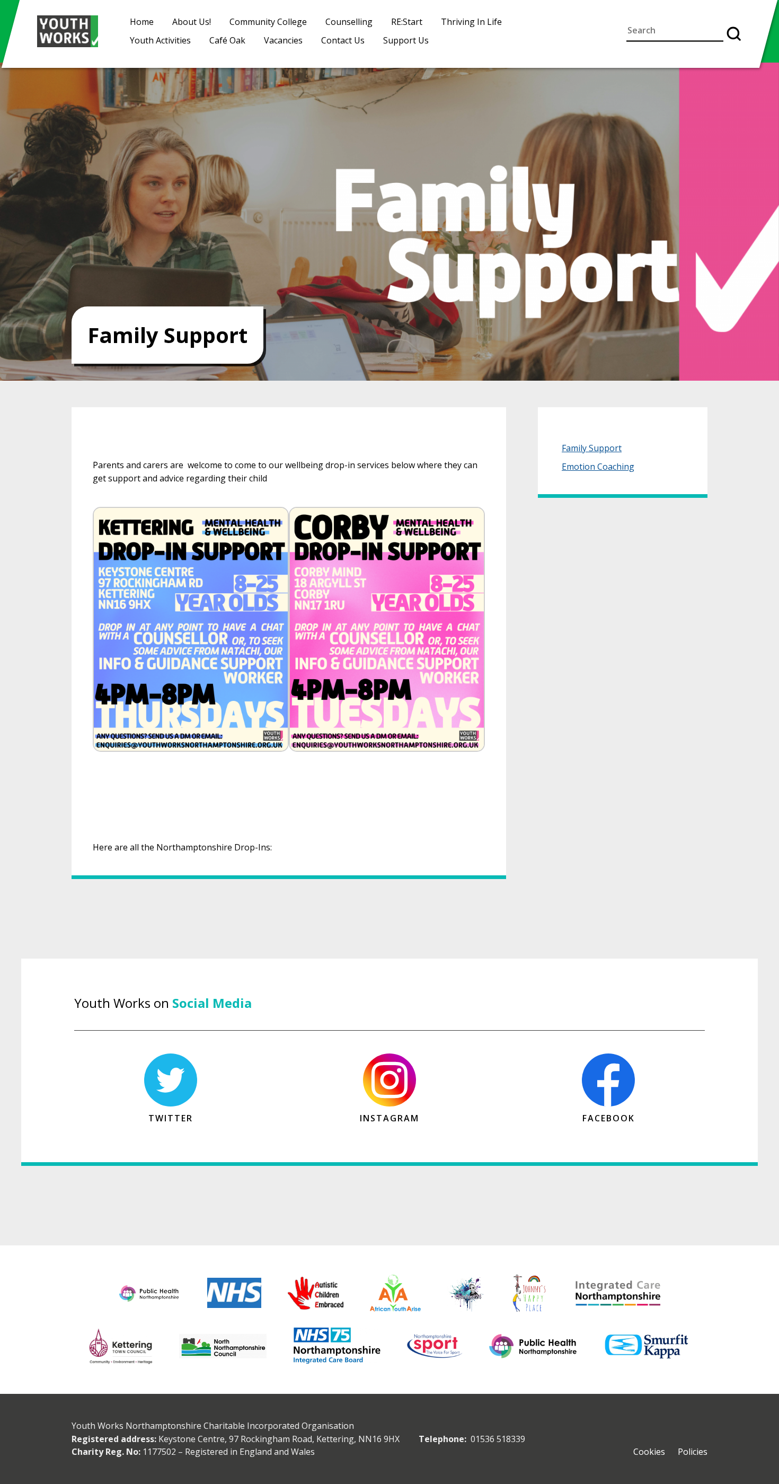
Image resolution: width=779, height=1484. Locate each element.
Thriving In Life (471, 22)
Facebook (608, 1118)
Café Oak (227, 40)
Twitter (170, 1118)
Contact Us (343, 40)
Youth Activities (160, 40)
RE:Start (406, 22)
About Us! (191, 22)
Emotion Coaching (598, 466)
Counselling (349, 22)
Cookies (649, 1451)
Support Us (406, 40)
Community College (268, 22)
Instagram (389, 1118)
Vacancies (283, 40)
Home (142, 22)
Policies (692, 1451)
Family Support (592, 448)
